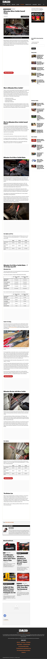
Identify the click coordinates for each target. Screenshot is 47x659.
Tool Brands (28, 642)
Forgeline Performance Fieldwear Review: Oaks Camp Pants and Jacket (40, 117)
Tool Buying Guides (26, 644)
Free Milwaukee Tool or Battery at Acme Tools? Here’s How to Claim (9, 557)
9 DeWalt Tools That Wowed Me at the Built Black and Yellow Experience (40, 57)
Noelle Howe (19, 565)
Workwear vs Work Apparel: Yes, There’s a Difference (40, 104)
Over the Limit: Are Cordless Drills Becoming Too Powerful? (40, 154)
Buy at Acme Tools (8, 376)
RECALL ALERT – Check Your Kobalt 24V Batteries (40, 160)
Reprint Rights (19, 644)
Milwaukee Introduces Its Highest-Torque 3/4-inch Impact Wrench (22, 560)
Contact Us (23, 652)
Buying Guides (35, 4)
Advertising (23, 642)
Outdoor (17, 4)
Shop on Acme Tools (8, 72)
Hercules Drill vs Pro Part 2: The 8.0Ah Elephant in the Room (40, 68)
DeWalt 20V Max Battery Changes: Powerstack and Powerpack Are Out (9, 590)
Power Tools (8, 4)
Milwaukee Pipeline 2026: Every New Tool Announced (23, 587)
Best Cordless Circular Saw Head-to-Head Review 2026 (40, 63)
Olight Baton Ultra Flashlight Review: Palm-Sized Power (40, 131)
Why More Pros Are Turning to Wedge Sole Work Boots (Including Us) (40, 125)
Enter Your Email (34, 43)
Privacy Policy (21, 632)
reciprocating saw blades (9, 522)
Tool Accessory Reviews (7, 9)
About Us (39, 4)
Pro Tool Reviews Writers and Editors (23, 650)
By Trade (4, 4)
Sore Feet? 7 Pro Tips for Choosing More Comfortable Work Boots (40, 110)
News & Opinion (19, 583)
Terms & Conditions (27, 632)
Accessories (22, 4)
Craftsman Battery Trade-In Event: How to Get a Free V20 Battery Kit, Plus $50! (40, 167)
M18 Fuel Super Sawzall (13, 327)
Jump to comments (25, 16)
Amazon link (41, 9)
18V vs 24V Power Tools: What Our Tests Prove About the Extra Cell (40, 81)
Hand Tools (13, 4)
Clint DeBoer (6, 14)
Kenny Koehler (6, 594)
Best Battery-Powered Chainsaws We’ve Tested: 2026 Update (40, 75)
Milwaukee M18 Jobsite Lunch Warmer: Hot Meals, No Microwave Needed (40, 147)
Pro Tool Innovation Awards (23, 646)
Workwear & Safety (28, 4)
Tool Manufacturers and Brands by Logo (23, 648)
